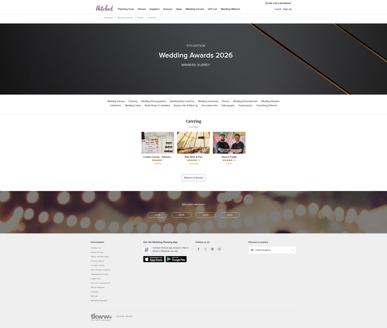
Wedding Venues (116, 101)
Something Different (266, 105)
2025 (157, 214)
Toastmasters (245, 105)
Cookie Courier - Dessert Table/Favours (158, 156)
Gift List (212, 9)
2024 (181, 214)
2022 (230, 214)
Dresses (167, 9)
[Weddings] (104, 8)
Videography (228, 105)
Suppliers (155, 9)
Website (230, 9)
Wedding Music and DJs (182, 101)
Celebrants (116, 105)
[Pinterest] (212, 249)
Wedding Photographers (154, 101)
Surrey (140, 17)
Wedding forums (195, 9)
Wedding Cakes (133, 105)
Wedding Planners (270, 101)
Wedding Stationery (208, 101)
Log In (278, 9)
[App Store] (153, 261)
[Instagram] (219, 249)
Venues (142, 9)
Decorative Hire (209, 105)
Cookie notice (97, 265)
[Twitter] (205, 249)
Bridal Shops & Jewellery (158, 105)
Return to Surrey (193, 177)
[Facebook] (198, 249)
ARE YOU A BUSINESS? (279, 3)
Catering (133, 101)
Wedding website (99, 300)
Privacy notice (97, 261)
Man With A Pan (193, 156)
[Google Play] (176, 261)
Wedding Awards (125, 17)
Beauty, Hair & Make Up (186, 105)
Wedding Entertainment (245, 101)
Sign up (287, 9)
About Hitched (97, 287)
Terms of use (97, 252)
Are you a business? (100, 283)
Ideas (179, 9)
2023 (205, 214)
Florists (226, 101)
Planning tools (126, 9)
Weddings (108, 17)
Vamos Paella (229, 156)
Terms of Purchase (100, 256)
